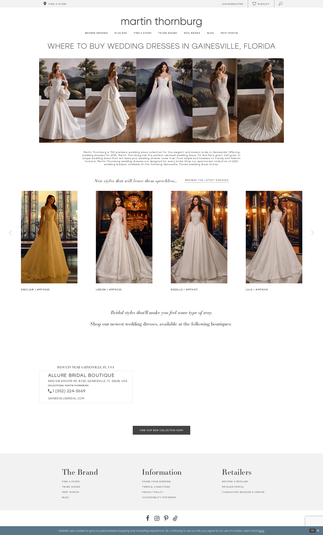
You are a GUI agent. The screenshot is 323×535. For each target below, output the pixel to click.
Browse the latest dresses (207, 180)
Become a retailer (235, 481)
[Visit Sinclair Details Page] (49, 237)
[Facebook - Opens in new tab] (148, 518)
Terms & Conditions (156, 486)
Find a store (71, 481)
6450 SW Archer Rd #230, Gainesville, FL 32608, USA (88, 381)
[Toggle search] (280, 4)
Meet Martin (70, 492)
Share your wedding (156, 481)
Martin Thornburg (77, 385)
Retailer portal (233, 486)
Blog (65, 497)
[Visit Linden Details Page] (124, 237)
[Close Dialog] (318, 530)
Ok (312, 530)
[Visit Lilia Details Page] (274, 237)
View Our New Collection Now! (161, 430)
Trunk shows (71, 486)
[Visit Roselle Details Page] (199, 237)
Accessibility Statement (159, 497)
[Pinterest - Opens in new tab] (166, 518)
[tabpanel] (49, 241)
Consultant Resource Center (243, 492)
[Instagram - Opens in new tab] (157, 518)
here (261, 530)
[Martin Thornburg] (161, 22)
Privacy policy (152, 492)
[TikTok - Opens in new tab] (175, 518)
